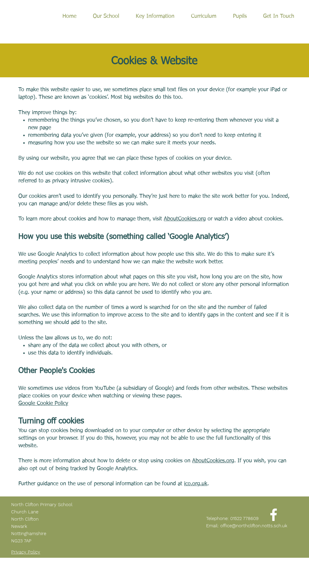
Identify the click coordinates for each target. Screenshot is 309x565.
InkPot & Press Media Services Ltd (130, 562)
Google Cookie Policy (43, 403)
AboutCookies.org (185, 219)
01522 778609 (244, 518)
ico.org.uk (195, 483)
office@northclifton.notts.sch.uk (253, 525)
